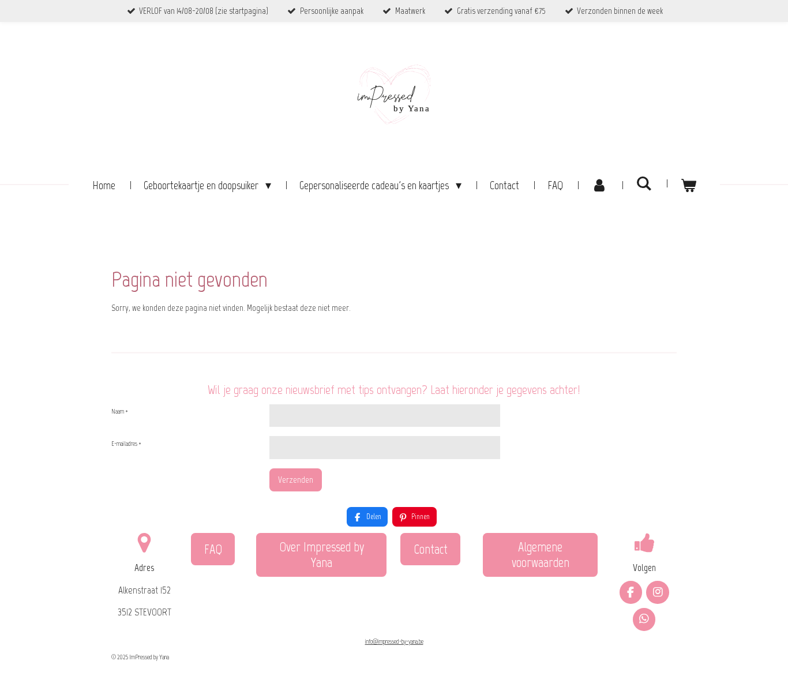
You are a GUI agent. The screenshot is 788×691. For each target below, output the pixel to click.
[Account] (599, 185)
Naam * (119, 411)
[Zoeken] (643, 183)
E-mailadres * (126, 444)
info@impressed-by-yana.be (394, 641)
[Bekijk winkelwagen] (688, 185)
